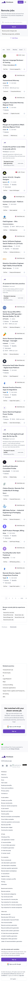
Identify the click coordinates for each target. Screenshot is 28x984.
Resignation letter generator (9, 938)
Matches (15, 49)
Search (14, 27)
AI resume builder (6, 842)
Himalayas (4, 627)
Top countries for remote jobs (9, 899)
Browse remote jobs (6, 803)
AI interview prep (6, 850)
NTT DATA (6, 319)
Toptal (4, 392)
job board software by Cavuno (12, 973)
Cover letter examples (7, 819)
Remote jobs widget (6, 827)
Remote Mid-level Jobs (8, 614)
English (14, 979)
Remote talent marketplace (9, 871)
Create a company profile (8, 879)
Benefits (13, 184)
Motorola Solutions (8, 224)
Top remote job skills (7, 896)
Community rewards (7, 830)
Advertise (4, 884)
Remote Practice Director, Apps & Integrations (12, 388)
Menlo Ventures (7, 268)
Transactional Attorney (11, 80)
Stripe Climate (15, 749)
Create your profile (6, 800)
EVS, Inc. (5, 417)
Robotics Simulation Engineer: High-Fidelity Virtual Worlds (13, 264)
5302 (22, 599)
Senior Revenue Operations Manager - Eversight (12, 340)
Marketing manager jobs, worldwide (11, 34)
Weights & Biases (7, 246)
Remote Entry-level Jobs (8, 612)
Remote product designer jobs (9, 31)
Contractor (5, 91)
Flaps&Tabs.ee (7, 515)
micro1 (4, 83)
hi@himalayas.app (6, 761)
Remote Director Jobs (19, 617)
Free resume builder (6, 922)
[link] (4, 627)
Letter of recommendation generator (11, 941)
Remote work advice (7, 811)
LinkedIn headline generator (9, 936)
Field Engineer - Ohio (10, 221)
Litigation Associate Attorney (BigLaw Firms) (13, 104)
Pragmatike (6, 557)
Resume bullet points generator (10, 928)
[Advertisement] (14, 44)
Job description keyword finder (10, 920)
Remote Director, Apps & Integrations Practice (11, 574)
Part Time (5, 69)
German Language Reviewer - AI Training (13, 61)
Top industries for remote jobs (9, 902)
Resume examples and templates (10, 816)
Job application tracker (7, 839)
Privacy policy (5, 790)
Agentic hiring (5, 876)
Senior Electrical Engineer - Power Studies (12, 413)
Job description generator (8, 863)
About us (3, 774)
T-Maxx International (9, 65)
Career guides (5, 814)
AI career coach (5, 853)
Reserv (5, 493)
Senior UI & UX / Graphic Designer (11, 178)
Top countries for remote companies (11, 905)
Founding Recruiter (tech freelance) (11, 554)
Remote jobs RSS (6, 824)
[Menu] (25, 2)
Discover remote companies (9, 805)
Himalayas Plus (5, 837)
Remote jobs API (5, 914)
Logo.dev (21, 975)
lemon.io (5, 182)
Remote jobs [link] (13, 627)
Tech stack (7, 187)
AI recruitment (5, 873)
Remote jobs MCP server (8, 917)
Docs (2, 780)
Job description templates (8, 865)
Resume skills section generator (10, 930)
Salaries (6, 85)
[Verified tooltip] (15, 65)
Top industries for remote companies (11, 907)
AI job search (5, 808)
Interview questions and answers (10, 822)
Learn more (20, 163)
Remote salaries (5, 891)
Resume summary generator (9, 925)
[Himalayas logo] (7, 2)
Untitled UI (4, 975)
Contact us (4, 793)
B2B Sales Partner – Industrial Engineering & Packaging (13, 511)
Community (4, 777)
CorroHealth (6, 471)
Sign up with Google (15, 726)
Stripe (4, 533)
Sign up (14, 731)
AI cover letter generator (8, 845)
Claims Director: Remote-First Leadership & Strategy (13, 489)
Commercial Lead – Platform (13, 202)
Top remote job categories (8, 894)
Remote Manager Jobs (8, 617)
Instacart (5, 343)
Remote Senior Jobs (19, 614)
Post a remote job (6, 860)
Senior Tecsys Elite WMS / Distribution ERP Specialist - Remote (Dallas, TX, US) (12, 314)
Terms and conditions (7, 788)
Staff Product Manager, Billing (13, 530)
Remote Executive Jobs (8, 619)
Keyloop (5, 204)
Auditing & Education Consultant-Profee (10, 467)
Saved (22, 49)
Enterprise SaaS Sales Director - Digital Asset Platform (13, 366)
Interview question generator (9, 868)
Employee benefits (6, 785)
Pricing (3, 881)
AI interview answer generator (9, 933)
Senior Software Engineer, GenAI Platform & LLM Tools (13, 242)
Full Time (5, 190)
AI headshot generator (7, 848)
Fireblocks (6, 370)
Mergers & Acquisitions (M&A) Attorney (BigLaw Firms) (13, 126)
